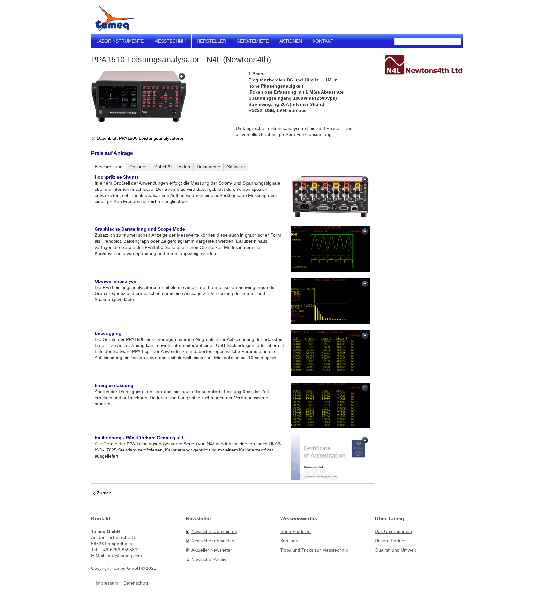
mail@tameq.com (124, 555)
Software (236, 166)
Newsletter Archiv (208, 559)
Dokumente (208, 166)
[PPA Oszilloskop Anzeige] (330, 249)
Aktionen (290, 41)
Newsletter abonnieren (214, 531)
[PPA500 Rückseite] (330, 196)
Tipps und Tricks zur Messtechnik (314, 549)
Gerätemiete (253, 41)
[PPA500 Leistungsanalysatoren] (139, 97)
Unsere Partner (390, 540)
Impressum (107, 583)
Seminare (290, 540)
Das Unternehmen (393, 531)
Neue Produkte (295, 531)
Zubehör (163, 166)
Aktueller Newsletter (211, 549)
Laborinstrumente (120, 41)
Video (184, 166)
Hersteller (211, 41)
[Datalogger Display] (330, 353)
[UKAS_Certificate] (330, 457)
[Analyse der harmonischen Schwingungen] (330, 301)
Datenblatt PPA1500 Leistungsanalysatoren (141, 138)
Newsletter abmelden (212, 540)
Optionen (138, 166)
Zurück (104, 492)
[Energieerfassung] (330, 405)
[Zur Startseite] (114, 18)
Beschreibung (108, 166)
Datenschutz (136, 583)
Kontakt (323, 41)
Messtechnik (170, 41)
